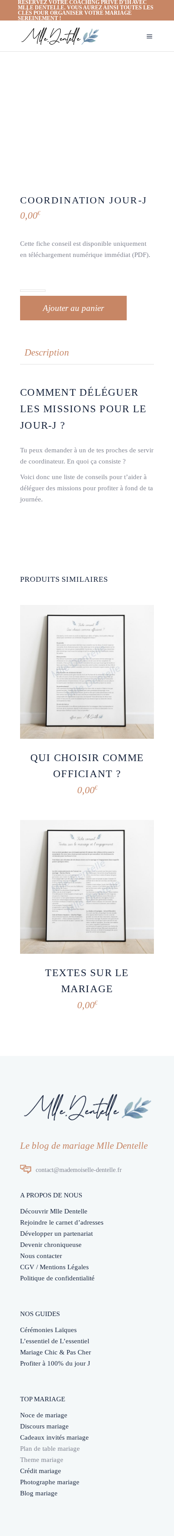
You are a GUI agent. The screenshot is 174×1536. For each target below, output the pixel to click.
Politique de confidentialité (57, 1278)
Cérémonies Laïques (48, 1329)
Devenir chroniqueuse (51, 1244)
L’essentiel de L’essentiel (54, 1341)
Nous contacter (41, 1255)
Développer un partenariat (56, 1233)
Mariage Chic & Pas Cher (55, 1352)
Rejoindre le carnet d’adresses (62, 1222)
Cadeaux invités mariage (54, 1437)
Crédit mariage (40, 1470)
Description (47, 352)
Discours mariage (44, 1426)
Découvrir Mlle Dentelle (53, 1211)
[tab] (47, 352)
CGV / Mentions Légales (54, 1267)
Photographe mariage (49, 1482)
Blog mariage (39, 1493)
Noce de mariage (43, 1415)
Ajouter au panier (73, 308)
